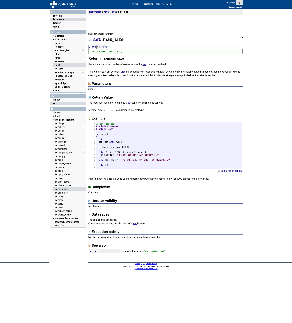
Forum (56, 26)
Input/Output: (61, 83)
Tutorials (57, 15)
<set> (54, 96)
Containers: (61, 39)
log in (239, 2)
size (123, 71)
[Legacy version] (235, 7)
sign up (231, 2)
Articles (57, 23)
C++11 (100, 46)
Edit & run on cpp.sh (231, 170)
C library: (59, 35)
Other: (57, 90)
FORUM (169, 4)
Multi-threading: (62, 86)
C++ (53, 12)
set (52, 108)
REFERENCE (148, 4)
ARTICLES (160, 4)
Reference (58, 19)
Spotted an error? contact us (146, 269)
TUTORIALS (136, 4)
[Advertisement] (68, 274)
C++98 (92, 46)
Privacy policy (151, 264)
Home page (140, 264)
